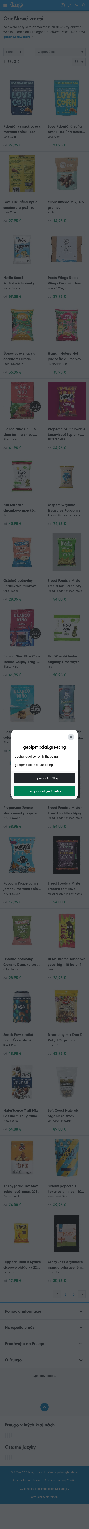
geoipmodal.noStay (44, 778)
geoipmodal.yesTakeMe (44, 791)
